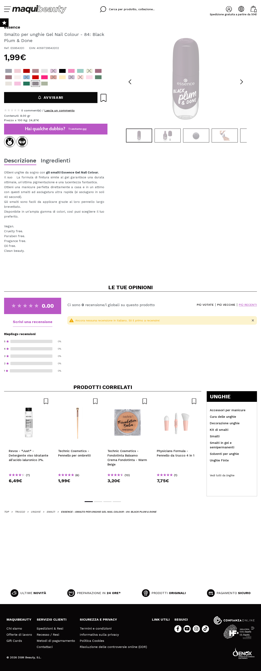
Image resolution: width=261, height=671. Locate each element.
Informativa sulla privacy (99, 634)
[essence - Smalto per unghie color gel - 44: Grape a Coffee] (53, 71)
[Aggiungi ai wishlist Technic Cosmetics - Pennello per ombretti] (78, 401)
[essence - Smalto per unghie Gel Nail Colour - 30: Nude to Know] (35, 71)
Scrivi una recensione (32, 322)
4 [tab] (117, 501)
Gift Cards (14, 640)
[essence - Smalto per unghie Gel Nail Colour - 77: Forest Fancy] (26, 84)
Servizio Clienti (51, 619)
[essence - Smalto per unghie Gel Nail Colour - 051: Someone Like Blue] (26, 77)
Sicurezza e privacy (98, 619)
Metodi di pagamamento (56, 640)
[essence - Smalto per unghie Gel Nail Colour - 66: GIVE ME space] (71, 77)
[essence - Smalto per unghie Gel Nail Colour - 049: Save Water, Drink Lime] (89, 71)
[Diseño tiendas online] (243, 653)
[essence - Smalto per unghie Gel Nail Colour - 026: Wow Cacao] (98, 71)
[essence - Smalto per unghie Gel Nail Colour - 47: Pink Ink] (71, 71)
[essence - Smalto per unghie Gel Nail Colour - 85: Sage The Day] (44, 84)
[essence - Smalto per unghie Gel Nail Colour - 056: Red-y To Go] (35, 77)
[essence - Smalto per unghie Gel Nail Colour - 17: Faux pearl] (8, 84)
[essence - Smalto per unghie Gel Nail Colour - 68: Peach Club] (80, 77)
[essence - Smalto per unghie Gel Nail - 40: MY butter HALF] (62, 77)
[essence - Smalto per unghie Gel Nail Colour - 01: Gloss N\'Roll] (8, 71)
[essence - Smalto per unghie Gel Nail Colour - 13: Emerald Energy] (98, 77)
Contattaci (45, 647)
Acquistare (28, 488)
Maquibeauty (19, 619)
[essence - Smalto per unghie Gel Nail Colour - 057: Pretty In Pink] (44, 77)
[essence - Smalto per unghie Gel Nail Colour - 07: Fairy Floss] (89, 77)
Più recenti (248, 304)
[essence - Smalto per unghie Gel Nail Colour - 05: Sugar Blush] (17, 71)
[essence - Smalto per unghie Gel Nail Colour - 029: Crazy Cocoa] (8, 77)
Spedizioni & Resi (50, 628)
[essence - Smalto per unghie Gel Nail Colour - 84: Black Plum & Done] (35, 84)
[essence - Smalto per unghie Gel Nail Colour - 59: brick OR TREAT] (53, 77)
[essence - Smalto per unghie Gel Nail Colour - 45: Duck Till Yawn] (62, 71)
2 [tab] (98, 501)
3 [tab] (107, 501)
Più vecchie (226, 304)
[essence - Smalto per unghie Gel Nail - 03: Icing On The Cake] (17, 77)
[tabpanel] (186, 75)
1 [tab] (89, 501)
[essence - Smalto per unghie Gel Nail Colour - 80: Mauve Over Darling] (17, 84)
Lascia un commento (59, 110)
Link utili (161, 619)
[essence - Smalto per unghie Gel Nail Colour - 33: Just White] (44, 71)
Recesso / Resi (48, 634)
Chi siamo (14, 628)
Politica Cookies (92, 640)
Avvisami (54, 98)
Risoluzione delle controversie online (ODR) (113, 647)
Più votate (205, 304)
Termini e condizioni (96, 628)
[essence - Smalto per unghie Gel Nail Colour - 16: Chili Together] (26, 71)
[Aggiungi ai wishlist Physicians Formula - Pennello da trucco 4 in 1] (177, 401)
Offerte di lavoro (19, 634)
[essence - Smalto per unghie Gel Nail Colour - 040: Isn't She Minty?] (80, 71)
